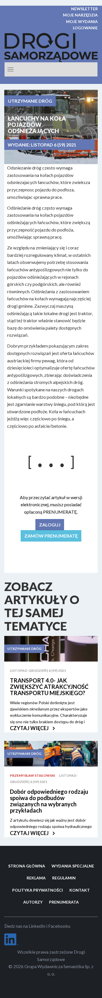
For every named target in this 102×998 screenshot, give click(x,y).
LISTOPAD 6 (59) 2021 (53, 144)
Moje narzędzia (80, 15)
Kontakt (79, 890)
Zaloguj (49, 524)
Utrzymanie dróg (30, 101)
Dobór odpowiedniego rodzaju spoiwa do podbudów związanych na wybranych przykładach (49, 801)
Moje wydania (82, 21)
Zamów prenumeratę (51, 535)
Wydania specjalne (73, 865)
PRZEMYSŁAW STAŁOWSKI (32, 775)
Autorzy (32, 902)
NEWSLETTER (84, 8)
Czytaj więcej (30, 728)
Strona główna (26, 865)
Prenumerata (64, 902)
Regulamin (64, 877)
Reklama (36, 877)
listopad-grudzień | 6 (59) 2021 (38, 670)
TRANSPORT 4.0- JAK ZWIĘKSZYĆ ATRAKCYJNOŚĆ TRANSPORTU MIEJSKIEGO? (49, 686)
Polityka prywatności (37, 890)
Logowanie (85, 27)
